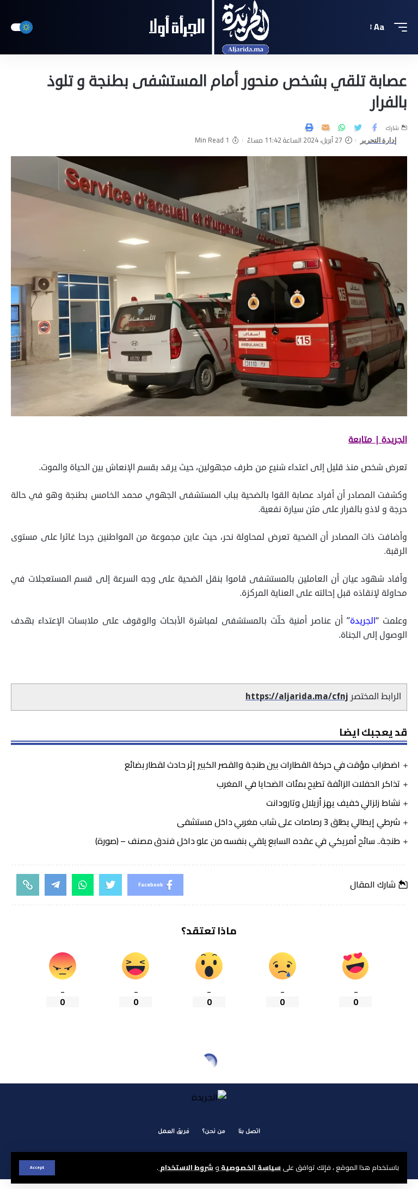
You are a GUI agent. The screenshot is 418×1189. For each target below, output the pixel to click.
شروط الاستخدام (185, 1167)
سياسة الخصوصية (250, 1167)
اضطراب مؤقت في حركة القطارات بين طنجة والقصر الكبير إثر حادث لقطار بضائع (262, 764)
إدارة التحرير (378, 140)
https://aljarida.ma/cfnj (296, 697)
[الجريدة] (209, 27)
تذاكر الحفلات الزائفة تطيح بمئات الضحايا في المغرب (308, 783)
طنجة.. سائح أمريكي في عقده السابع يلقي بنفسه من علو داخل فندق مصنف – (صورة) (247, 841)
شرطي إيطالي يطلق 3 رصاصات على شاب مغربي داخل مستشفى (288, 822)
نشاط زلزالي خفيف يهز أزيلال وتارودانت (333, 802)
